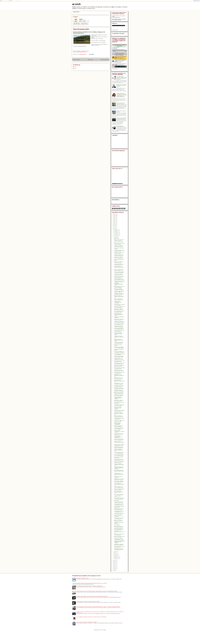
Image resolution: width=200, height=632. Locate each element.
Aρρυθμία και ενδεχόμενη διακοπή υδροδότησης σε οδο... (118, 450)
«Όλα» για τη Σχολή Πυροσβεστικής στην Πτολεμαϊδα (118, 302)
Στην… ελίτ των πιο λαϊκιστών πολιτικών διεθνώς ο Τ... (119, 495)
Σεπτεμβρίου (116, 234)
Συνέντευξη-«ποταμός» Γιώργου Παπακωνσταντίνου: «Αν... (119, 411)
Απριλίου (115, 554)
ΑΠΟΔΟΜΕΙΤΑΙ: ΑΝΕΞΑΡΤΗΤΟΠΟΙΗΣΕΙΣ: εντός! (118, 284)
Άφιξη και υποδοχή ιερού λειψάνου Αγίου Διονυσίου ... (119, 416)
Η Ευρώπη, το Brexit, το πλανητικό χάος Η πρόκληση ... (119, 442)
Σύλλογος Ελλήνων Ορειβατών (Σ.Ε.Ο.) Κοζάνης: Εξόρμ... (119, 455)
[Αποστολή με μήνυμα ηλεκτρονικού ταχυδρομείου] (89, 54)
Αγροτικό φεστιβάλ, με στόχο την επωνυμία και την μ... (119, 547)
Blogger (105, 629)
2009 (114, 568)
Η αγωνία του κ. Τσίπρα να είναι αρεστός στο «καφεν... (119, 421)
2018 (114, 225)
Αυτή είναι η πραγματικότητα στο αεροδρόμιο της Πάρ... (119, 251)
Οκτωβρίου (116, 232)
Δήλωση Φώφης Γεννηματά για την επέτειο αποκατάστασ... (119, 498)
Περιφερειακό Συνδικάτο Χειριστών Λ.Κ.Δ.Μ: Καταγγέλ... (118, 408)
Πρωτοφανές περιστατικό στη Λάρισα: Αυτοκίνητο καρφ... (119, 255)
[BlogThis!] (90, 54)
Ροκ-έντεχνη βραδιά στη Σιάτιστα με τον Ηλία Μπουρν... (119, 354)
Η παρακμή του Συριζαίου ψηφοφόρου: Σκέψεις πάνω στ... (119, 337)
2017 (114, 227)
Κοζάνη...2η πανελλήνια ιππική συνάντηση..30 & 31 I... (119, 489)
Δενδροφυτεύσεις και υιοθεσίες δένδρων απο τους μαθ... (119, 479)
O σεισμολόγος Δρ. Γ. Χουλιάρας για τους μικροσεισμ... (119, 305)
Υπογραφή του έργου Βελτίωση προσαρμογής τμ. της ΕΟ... (119, 445)
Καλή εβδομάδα (116, 238)
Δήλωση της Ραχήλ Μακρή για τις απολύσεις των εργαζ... (119, 439)
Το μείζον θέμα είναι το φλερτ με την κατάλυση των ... (119, 418)
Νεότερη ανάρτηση (76, 59)
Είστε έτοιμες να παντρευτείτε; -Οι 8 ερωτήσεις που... (119, 518)
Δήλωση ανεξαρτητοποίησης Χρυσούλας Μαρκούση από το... (119, 471)
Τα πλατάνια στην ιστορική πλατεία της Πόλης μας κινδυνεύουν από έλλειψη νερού (121, 104)
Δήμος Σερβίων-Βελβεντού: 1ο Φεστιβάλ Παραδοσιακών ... (119, 529)
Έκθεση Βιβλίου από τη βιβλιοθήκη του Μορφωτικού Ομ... (119, 375)
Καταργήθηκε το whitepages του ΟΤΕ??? (82, 578)
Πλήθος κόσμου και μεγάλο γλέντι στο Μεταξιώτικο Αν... (119, 447)
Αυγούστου (116, 235)
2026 (114, 214)
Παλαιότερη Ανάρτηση (105, 59)
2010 (114, 567)
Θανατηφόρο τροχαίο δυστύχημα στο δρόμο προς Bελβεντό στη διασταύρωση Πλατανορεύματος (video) (92, 596)
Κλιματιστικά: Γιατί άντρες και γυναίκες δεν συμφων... (118, 262)
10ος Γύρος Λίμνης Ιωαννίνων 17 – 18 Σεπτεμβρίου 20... (119, 453)
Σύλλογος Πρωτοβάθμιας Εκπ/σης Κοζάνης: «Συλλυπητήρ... (119, 352)
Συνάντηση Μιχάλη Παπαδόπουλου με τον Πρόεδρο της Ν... (118, 437)
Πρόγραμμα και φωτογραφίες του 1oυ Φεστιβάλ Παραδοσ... (119, 347)
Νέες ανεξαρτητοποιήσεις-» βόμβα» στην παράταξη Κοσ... (119, 390)
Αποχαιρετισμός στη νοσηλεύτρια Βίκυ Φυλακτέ (120, 126)
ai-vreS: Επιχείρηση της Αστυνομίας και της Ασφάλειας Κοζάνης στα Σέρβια (87, 601)
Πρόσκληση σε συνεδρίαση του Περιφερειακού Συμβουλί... (119, 544)
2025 (114, 215)
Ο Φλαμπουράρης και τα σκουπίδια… (118, 477)
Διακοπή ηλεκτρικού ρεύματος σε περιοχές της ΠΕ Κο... (119, 343)
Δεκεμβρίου (116, 229)
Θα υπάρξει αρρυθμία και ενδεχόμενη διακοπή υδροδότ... (118, 398)
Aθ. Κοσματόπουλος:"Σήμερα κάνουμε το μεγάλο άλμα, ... (119, 356)
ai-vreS (76, 4)
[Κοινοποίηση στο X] (91, 54)
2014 (114, 561)
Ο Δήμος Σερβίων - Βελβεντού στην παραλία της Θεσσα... (119, 481)
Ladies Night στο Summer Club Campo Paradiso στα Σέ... (119, 363)
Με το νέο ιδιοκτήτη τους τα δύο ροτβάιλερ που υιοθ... (119, 361)
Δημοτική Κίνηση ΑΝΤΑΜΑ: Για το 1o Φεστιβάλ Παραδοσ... (119, 329)
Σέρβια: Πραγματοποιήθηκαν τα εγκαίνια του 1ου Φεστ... (119, 366)
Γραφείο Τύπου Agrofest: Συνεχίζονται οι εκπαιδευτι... (119, 289)
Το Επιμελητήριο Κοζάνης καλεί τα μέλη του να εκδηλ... (119, 405)
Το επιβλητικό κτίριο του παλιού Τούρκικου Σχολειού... (119, 331)
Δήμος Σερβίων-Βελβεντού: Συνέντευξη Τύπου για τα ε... (119, 527)
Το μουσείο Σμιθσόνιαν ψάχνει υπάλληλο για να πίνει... (119, 264)
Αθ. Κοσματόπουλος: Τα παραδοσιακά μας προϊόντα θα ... (119, 474)
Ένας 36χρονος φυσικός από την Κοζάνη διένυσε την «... (119, 386)
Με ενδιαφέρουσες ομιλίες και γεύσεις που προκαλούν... (118, 246)
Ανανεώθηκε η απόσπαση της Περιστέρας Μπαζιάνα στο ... (119, 294)
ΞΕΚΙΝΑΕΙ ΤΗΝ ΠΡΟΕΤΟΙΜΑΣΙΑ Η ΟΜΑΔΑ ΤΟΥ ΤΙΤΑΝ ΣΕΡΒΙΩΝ (119, 542)
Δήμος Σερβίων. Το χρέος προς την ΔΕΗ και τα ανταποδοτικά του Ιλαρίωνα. (121, 85)
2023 (114, 218)
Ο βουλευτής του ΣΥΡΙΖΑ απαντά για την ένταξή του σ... (119, 257)
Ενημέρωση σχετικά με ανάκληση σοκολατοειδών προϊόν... (118, 340)
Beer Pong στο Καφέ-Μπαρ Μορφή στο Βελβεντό (118, 426)
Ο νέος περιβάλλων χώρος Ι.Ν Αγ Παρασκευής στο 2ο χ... (119, 504)
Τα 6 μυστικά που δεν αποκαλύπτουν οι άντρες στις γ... (119, 531)
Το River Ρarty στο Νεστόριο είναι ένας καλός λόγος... (118, 274)
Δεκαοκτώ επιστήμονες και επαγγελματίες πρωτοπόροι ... (119, 460)
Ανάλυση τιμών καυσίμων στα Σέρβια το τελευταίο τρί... (119, 240)
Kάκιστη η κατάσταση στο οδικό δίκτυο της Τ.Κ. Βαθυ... (119, 537)
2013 (114, 563)
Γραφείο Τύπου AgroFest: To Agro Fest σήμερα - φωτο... (119, 270)
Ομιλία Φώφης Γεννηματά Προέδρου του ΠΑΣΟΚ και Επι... (118, 413)
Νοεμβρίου (116, 231)
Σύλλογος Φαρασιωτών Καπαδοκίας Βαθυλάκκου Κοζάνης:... (118, 314)
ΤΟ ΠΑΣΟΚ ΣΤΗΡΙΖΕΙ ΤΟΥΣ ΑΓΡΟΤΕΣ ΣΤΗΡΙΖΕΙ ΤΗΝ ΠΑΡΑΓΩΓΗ (118, 468)
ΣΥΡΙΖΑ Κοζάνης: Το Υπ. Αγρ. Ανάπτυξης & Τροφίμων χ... (119, 384)
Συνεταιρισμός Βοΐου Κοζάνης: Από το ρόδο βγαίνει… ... (119, 428)
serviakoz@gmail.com (116, 17)
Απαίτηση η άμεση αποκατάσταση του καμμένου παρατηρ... (119, 431)
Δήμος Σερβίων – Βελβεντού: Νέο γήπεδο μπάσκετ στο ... (119, 309)
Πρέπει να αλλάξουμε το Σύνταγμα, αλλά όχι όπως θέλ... (118, 492)
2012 (114, 564)
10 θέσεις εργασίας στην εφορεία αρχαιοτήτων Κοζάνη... (119, 368)
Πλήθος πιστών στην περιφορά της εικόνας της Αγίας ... (119, 319)
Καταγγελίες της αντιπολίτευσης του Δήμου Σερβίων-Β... (119, 277)
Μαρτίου (115, 555)
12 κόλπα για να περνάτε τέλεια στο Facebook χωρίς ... (119, 514)
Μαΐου (115, 552)
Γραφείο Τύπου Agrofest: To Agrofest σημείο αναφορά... (119, 326)
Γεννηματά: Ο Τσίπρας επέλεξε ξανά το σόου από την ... (119, 462)
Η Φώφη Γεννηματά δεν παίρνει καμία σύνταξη (119, 507)
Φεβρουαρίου (116, 557)
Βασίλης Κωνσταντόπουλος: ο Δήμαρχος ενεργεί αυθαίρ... (119, 393)
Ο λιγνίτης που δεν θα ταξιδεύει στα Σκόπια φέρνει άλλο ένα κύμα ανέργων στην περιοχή (121, 119)
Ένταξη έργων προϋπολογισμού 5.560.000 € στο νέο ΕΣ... (119, 281)
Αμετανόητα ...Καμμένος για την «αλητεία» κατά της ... (119, 253)
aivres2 (75, 68)
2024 (114, 217)
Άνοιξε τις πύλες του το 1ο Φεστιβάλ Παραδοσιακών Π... (119, 370)
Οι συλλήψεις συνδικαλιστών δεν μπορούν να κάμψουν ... (119, 307)
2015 (114, 560)
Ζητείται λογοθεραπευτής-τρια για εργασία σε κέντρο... (119, 312)
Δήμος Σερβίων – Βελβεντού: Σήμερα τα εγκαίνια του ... (118, 401)
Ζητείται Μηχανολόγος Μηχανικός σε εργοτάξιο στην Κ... (119, 381)
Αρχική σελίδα (90, 59)
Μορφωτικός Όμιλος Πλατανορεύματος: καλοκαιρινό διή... (117, 423)
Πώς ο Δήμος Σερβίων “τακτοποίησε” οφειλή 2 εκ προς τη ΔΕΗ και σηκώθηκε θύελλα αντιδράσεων (121, 78)
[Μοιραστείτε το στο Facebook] (92, 54)
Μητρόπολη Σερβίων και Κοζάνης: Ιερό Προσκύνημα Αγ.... (119, 296)
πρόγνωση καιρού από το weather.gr (80, 25)
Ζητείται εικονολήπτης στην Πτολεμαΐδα (118, 516)
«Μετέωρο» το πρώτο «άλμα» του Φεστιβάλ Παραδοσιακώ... (119, 322)
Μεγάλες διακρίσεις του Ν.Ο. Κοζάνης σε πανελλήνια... (118, 378)
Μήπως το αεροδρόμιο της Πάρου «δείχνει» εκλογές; (118, 299)
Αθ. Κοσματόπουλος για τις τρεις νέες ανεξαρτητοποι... (119, 373)
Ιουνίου (115, 551)
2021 (114, 221)
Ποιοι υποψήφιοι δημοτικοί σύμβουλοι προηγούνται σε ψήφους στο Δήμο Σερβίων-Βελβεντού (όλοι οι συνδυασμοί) (90, 583)
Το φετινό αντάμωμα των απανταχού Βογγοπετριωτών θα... (119, 484)
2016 (114, 228)
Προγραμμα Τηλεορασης (119, 183)
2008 (114, 570)
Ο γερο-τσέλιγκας (117, 524)
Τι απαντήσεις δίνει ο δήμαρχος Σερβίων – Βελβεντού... (119, 291)
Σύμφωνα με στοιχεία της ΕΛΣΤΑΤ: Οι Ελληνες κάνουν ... (119, 267)
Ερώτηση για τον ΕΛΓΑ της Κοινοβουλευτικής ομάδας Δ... (119, 388)
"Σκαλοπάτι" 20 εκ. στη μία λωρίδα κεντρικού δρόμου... (119, 502)
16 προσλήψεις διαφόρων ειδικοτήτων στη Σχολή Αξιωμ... (118, 333)
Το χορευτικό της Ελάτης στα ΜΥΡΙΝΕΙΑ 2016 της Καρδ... (119, 539)
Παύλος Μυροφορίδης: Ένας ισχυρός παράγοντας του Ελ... (119, 279)
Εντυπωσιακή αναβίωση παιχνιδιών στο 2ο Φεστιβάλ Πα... (119, 464)
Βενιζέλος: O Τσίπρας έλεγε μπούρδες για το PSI (118, 521)
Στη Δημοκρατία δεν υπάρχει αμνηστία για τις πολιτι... (118, 434)
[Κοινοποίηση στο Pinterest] (93, 54)
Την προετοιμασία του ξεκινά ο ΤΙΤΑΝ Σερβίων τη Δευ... (119, 511)
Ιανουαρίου (116, 558)
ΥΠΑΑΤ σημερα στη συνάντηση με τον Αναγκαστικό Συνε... (119, 324)
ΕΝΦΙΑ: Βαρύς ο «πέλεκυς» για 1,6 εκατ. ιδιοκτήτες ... (119, 534)
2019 (114, 224)
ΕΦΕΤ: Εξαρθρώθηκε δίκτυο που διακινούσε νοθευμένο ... (119, 287)
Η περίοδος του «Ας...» (118, 496)
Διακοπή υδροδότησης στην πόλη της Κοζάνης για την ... (119, 487)
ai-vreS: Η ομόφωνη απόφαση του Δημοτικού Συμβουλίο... (119, 272)
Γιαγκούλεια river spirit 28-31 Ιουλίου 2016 (118, 457)
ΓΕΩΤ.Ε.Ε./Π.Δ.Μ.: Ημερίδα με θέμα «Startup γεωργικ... (119, 395)
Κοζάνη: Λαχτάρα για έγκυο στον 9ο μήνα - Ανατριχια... (119, 244)
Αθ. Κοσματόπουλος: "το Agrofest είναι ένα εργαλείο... (119, 359)
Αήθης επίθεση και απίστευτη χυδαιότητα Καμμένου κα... (118, 549)
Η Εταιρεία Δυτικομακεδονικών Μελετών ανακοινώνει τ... (119, 509)
